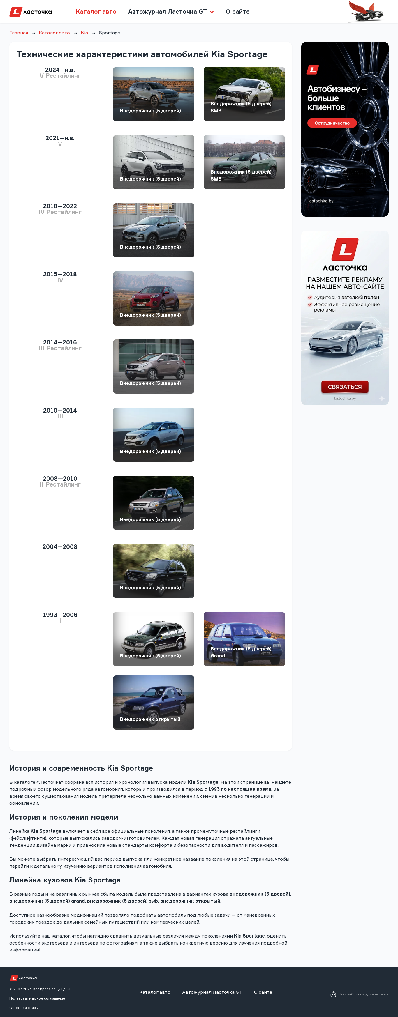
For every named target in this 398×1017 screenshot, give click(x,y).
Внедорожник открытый (150, 719)
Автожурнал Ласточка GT (212, 992)
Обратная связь (23, 1007)
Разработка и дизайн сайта (364, 994)
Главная (18, 33)
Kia (84, 33)
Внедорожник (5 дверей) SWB (241, 107)
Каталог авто (96, 11)
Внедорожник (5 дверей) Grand (241, 652)
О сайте (238, 11)
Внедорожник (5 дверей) (150, 111)
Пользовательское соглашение (37, 998)
